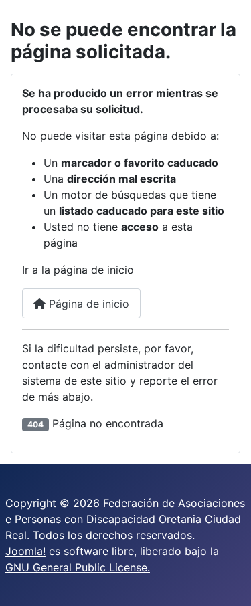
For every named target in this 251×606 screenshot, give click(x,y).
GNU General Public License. (77, 567)
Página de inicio (87, 303)
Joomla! (25, 551)
